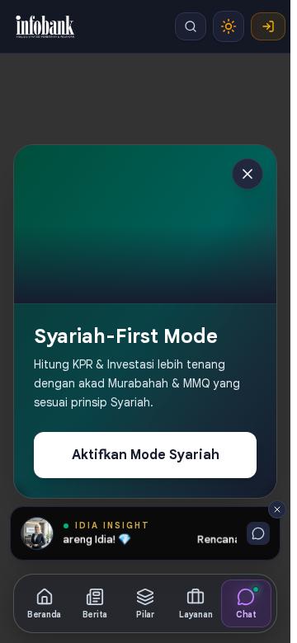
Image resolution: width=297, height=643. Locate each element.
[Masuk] (268, 26)
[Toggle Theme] (228, 26)
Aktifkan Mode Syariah (145, 455)
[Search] (190, 26)
